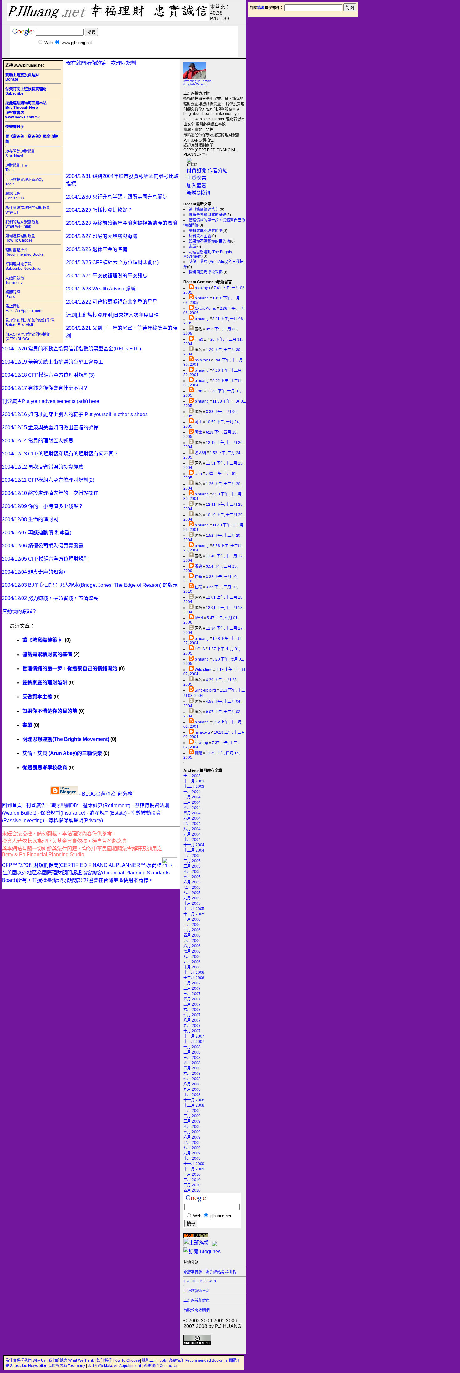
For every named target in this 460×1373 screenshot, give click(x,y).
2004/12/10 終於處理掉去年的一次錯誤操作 (50, 493)
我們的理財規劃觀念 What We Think (22, 224)
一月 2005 (192, 855)
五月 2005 (192, 877)
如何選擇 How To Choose (118, 1360)
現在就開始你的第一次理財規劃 (101, 63)
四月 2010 (192, 1190)
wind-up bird (205, 690)
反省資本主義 (200, 236)
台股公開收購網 (196, 1310)
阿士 (198, 422)
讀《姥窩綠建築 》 (204, 209)
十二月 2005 (193, 914)
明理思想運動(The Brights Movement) (65, 739)
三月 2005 (192, 866)
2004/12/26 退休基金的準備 (96, 249)
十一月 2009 (193, 1164)
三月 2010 (192, 1185)
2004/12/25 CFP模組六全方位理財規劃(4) (112, 262)
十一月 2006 (193, 972)
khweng (201, 743)
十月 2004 (192, 839)
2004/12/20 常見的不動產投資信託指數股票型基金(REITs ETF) (71, 348)
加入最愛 (197, 185)
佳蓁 (198, 577)
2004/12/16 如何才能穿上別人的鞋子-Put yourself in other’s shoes (75, 414)
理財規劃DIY (64, 805)
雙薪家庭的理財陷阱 (205, 231)
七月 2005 (192, 887)
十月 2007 (192, 1031)
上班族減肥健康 (196, 1300)
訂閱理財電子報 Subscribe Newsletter (23, 266)
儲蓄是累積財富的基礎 (207, 215)
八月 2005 (192, 893)
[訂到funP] (214, 1244)
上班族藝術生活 (196, 1291)
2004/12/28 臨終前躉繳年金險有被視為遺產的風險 (121, 223)
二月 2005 (192, 861)
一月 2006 (192, 919)
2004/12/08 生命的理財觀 (30, 519)
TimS (199, 339)
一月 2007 (192, 983)
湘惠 (198, 566)
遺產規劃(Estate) (108, 813)
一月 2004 (192, 792)
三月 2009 (192, 1121)
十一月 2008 (193, 1100)
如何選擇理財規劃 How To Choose (20, 238)
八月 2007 (192, 1020)
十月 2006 (192, 967)
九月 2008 (192, 1089)
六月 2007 (192, 1010)
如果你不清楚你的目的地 (209, 241)
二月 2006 (192, 925)
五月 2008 (192, 1068)
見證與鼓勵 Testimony (14, 280)
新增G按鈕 (198, 193)
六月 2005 (192, 882)
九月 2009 (192, 1153)
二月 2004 (192, 797)
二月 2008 (192, 1052)
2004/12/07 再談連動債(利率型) (36, 532)
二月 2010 (192, 1180)
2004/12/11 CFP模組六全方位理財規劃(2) (48, 480)
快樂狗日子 (14, 127)
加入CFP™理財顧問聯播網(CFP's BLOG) (27, 336)
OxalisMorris (205, 308)
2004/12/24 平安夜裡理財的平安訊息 (106, 275)
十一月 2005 (193, 909)
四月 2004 (192, 808)
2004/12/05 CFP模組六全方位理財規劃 (45, 558)
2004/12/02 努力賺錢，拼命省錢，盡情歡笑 (50, 598)
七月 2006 (192, 951)
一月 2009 (192, 1111)
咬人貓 (200, 453)
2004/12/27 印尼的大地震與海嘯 (101, 236)
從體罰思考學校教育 (205, 272)
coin (198, 473)
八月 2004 (192, 829)
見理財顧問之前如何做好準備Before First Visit (29, 322)
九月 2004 (192, 834)
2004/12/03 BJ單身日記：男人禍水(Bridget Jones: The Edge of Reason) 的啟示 (90, 585)
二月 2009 (192, 1116)
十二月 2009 (193, 1169)
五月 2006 (192, 940)
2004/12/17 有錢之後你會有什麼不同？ (45, 388)
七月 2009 (192, 1142)
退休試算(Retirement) (106, 805)
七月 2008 (192, 1079)
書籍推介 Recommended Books (196, 1360)
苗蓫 (198, 753)
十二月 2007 (193, 1041)
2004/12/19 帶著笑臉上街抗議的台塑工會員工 (52, 362)
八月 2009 (192, 1148)
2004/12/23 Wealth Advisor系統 (101, 288)
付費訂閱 (197, 170)
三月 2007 (192, 994)
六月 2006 (192, 946)
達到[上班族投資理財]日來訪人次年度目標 (112, 315)
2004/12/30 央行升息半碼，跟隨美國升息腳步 (116, 196)
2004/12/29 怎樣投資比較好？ (99, 210)
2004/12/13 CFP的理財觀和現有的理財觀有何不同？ (60, 453)
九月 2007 (192, 1025)
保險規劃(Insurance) (62, 813)
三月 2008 (192, 1057)
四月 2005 (192, 871)
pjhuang (202, 298)
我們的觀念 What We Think (72, 1360)
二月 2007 (192, 988)
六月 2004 (192, 818)
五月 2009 (192, 1132)
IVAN (199, 618)
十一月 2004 (193, 845)
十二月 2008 (193, 1105)
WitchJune (203, 669)
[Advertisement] (124, 54)
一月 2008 (192, 1047)
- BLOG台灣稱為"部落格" (106, 794)
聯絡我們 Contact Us (14, 196)
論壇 (261, 8)
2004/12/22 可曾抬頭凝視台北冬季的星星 (111, 301)
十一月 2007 (193, 1036)
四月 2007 (192, 999)
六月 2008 (192, 1073)
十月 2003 (192, 776)
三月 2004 (192, 802)
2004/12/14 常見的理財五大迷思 (37, 440)
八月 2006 (192, 956)
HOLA (200, 649)
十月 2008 (192, 1095)
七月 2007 (192, 1015)
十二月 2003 (193, 786)
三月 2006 (192, 930)
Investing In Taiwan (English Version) (197, 82)
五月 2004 (192, 813)
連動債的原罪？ (19, 611)
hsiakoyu (202, 288)
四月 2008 (192, 1063)
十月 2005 (192, 903)
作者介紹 (218, 170)
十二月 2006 (193, 978)
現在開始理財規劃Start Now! (20, 153)
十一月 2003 (193, 781)
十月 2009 (192, 1158)
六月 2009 (192, 1137)
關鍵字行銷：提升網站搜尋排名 (209, 1272)
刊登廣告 (197, 178)
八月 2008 (192, 1084)
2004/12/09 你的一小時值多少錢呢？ (42, 506)
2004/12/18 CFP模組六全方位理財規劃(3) (48, 375)
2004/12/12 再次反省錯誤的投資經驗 (42, 467)
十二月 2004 (193, 850)
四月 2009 (192, 1126)
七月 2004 (192, 824)
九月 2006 (192, 962)
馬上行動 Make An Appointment (23, 308)
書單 (192, 246)
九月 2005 (192, 898)
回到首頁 (12, 805)
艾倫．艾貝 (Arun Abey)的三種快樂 (62, 753)
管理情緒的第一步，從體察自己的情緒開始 (69, 668)
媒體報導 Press (12, 294)
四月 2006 (192, 935)
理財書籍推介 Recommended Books (24, 252)
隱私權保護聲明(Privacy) (75, 820)
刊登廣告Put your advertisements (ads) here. (51, 401)
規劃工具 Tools (154, 1360)
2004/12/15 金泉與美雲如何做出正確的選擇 (50, 427)
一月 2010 (192, 1174)
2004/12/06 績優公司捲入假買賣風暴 (42, 545)
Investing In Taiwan (199, 1281)
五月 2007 (192, 1004)
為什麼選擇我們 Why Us (26, 1360)
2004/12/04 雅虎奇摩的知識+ (34, 572)
